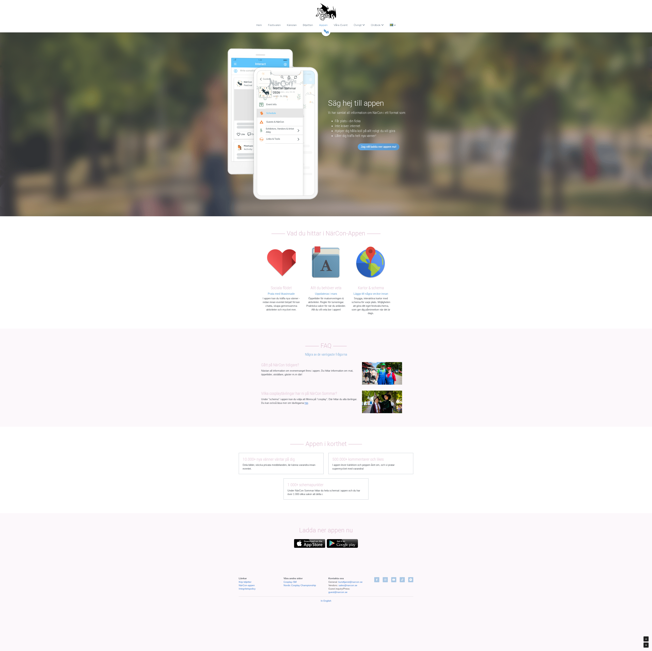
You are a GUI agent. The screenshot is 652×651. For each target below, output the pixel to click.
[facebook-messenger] (410, 566)
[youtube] (393, 566)
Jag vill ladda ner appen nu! (378, 146)
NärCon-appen (247, 571)
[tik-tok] (402, 566)
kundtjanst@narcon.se (350, 568)
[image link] (326, 11)
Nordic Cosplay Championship (300, 571)
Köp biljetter (245, 568)
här (306, 402)
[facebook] (376, 566)
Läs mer (48, 638)
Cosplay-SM (290, 568)
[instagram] (385, 566)
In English (326, 587)
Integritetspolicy (247, 575)
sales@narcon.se (348, 571)
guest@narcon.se (338, 578)
